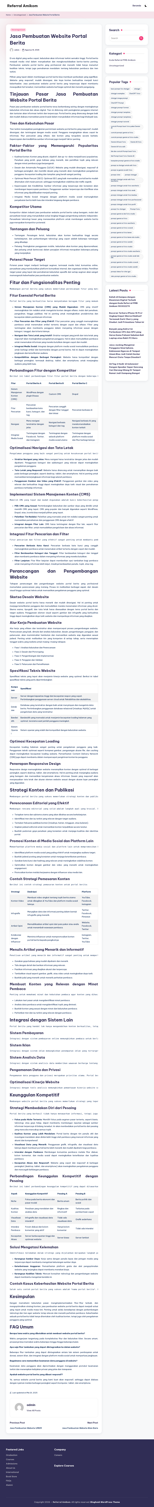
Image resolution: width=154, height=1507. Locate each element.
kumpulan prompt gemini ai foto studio (125, 160)
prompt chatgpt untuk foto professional (126, 200)
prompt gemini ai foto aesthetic (123, 223)
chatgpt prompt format (120, 107)
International (12, 1472)
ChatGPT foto (134, 93)
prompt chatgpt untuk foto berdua (124, 195)
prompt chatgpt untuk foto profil (123, 204)
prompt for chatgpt (118, 209)
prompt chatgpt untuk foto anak (123, 190)
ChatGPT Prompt (117, 103)
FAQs (8, 1480)
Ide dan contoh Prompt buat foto (123, 151)
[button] (34, 1410)
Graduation (11, 1455)
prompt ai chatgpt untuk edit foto (123, 165)
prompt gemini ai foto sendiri (122, 242)
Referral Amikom (22, 5)
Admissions (11, 1463)
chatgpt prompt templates (121, 117)
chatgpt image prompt (119, 98)
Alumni (9, 1485)
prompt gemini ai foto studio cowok (124, 262)
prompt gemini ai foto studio (121, 246)
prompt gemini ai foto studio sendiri (124, 267)
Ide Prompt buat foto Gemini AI (122, 156)
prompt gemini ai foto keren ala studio (125, 237)
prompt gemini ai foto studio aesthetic (125, 251)
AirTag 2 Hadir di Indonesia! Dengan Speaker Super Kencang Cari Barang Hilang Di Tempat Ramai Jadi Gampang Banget (126, 368)
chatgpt (137, 89)
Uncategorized (18, 30)
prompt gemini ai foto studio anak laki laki (125, 256)
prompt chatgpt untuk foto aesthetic (125, 185)
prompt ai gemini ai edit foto (121, 170)
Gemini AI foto (135, 142)
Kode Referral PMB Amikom (122, 60)
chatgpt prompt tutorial (120, 121)
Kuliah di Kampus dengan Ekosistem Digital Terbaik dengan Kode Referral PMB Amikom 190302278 (123, 301)
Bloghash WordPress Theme (105, 1502)
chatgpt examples (118, 93)
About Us (10, 1468)
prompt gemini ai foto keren (121, 232)
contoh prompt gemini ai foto (122, 132)
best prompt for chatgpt (120, 89)
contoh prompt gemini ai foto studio (124, 137)
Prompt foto (135, 209)
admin (31, 1405)
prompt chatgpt (131, 175)
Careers (58, 1455)
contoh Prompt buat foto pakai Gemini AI (125, 127)
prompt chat (115, 175)
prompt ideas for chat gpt (121, 271)
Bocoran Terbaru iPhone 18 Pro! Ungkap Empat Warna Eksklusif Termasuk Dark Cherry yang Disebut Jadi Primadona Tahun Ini (126, 317)
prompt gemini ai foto (119, 218)
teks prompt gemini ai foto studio (123, 276)
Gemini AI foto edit (118, 146)
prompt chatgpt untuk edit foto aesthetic (123, 180)
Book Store (11, 1476)
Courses (10, 1459)
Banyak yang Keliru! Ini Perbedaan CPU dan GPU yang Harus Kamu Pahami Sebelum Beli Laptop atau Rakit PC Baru (126, 333)
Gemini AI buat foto (118, 142)
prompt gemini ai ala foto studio (123, 214)
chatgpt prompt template (120, 112)
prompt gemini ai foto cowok (122, 228)
